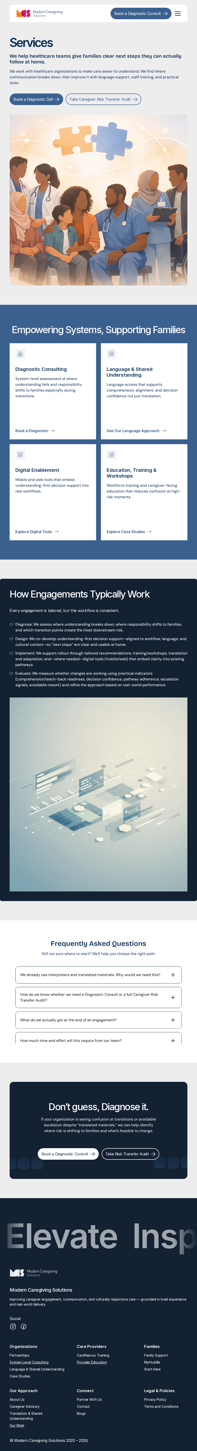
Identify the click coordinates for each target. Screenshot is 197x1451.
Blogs (81, 1413)
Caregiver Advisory (25, 1406)
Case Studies (20, 1376)
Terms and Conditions (161, 1406)
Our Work (17, 1425)
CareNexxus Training (93, 1355)
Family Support (156, 1355)
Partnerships (19, 1355)
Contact (83, 1406)
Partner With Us (89, 1399)
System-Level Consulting (29, 1362)
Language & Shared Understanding (37, 1369)
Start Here (152, 1369)
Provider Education (92, 1362)
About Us (17, 1399)
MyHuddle (152, 1362)
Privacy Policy (155, 1399)
